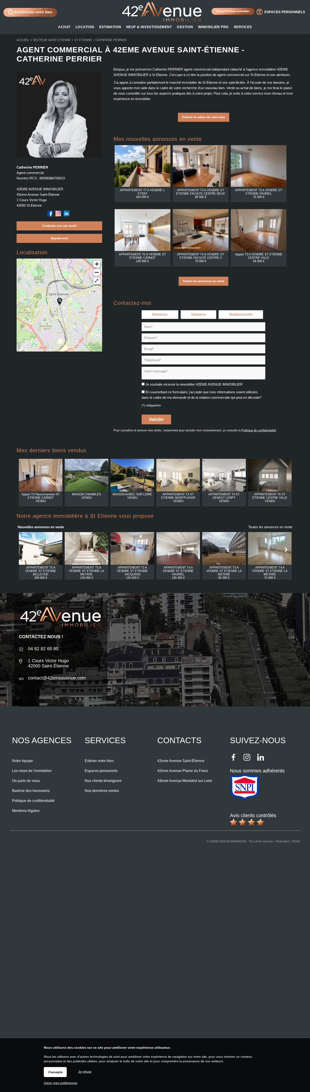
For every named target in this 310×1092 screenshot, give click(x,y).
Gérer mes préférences (60, 1083)
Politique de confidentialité (258, 430)
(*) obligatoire (151, 405)
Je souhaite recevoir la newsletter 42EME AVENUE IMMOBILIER (194, 384)
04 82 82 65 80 (43, 648)
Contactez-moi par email (59, 225)
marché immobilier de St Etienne (194, 82)
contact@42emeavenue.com (57, 677)
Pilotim (296, 841)
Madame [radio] (198, 314)
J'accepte (55, 1072)
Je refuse (84, 1071)
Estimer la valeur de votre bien (203, 117)
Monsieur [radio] (160, 314)
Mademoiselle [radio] (241, 314)
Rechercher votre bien (32, 12)
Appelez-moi (59, 238)
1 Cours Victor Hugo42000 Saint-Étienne (48, 663)
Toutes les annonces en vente (203, 281)
